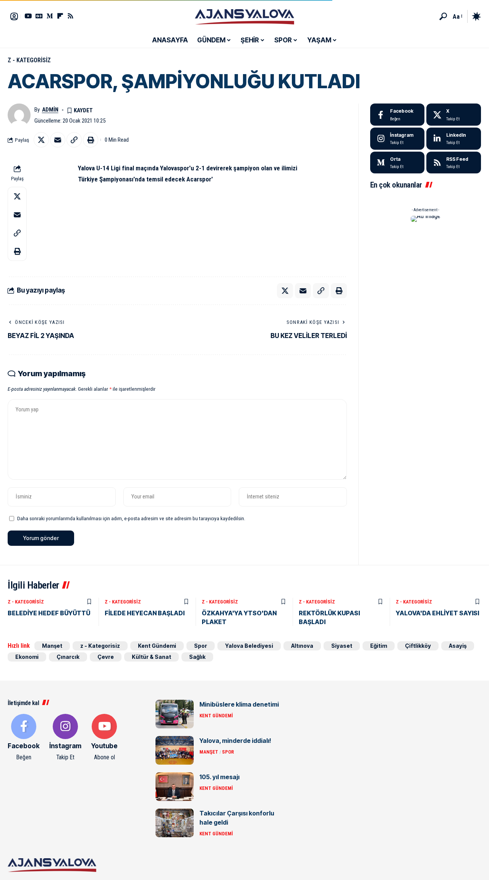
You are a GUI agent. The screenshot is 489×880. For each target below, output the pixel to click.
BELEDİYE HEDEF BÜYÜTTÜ (49, 613)
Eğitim (378, 645)
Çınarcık (68, 657)
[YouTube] (28, 16)
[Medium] (397, 163)
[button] (443, 16)
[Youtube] (104, 738)
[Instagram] (397, 139)
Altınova (302, 645)
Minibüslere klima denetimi (239, 704)
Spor (200, 645)
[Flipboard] (60, 16)
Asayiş (457, 645)
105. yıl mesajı (219, 777)
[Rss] (70, 16)
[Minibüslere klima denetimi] (174, 714)
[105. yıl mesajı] (174, 786)
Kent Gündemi (157, 645)
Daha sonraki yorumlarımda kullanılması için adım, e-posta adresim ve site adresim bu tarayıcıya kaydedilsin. (131, 518)
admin (50, 109)
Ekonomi (27, 657)
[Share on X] (41, 139)
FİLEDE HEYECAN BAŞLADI (145, 613)
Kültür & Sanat (151, 657)
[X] (453, 115)
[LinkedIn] (453, 139)
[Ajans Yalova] (244, 16)
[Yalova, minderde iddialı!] (174, 750)
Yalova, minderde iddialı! (235, 740)
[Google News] (39, 16)
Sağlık (197, 657)
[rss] (453, 163)
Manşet (52, 645)
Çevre (105, 657)
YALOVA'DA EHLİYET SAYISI (437, 613)
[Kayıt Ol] (14, 16)
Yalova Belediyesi (249, 645)
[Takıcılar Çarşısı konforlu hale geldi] (174, 823)
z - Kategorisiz (29, 60)
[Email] (57, 139)
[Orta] (50, 16)
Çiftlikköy (418, 645)
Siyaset (341, 645)
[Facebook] (397, 115)
